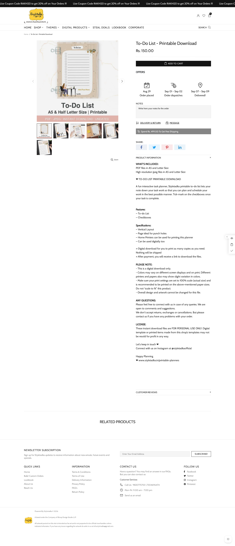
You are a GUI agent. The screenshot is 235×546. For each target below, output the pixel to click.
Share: (139, 142)
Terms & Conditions (81, 472)
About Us (28, 483)
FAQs (168, 471)
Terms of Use (78, 475)
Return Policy (78, 491)
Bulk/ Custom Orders (33, 475)
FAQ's (74, 487)
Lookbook (28, 479)
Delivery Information (82, 479)
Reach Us (28, 487)
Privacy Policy (78, 483)
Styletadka (36, 16)
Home (26, 34)
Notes (139, 103)
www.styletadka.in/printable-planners (159, 360)
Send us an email (133, 495)
